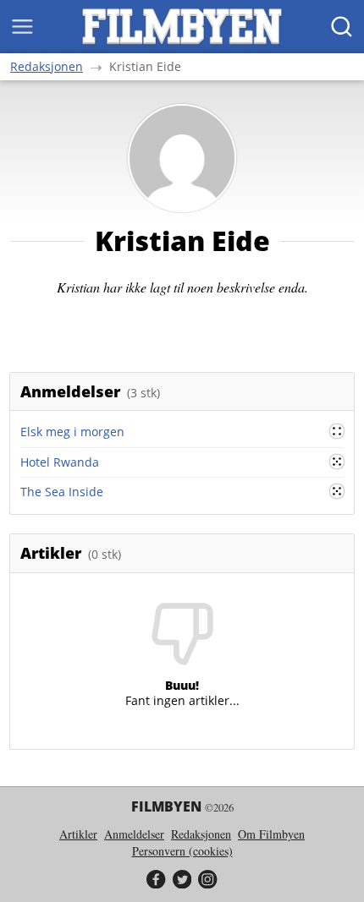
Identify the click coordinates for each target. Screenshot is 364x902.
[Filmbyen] (182, 26)
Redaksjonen (46, 67)
